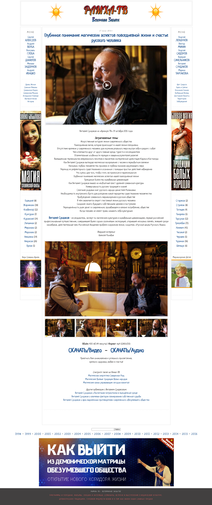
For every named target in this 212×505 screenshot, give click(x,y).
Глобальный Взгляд (182, 93)
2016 (194, 434)
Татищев (180, 210)
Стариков (180, 201)
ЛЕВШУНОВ (182, 39)
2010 (137, 434)
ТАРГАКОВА (182, 72)
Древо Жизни (31, 85)
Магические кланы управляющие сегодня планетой (106, 383)
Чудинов (180, 241)
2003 (67, 434)
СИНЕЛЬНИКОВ (182, 59)
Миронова (29, 228)
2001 (48, 434)
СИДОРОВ (182, 52)
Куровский (29, 219)
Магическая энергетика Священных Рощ (106, 376)
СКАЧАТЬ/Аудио (127, 351)
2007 (107, 434)
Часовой (180, 232)
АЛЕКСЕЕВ (30, 39)
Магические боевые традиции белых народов (106, 379)
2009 (127, 434)
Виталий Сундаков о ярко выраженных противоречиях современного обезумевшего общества (106, 400)
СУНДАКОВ (182, 66)
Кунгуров (29, 214)
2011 (147, 434)
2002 (57, 434)
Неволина (28, 237)
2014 (175, 434)
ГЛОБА (30, 52)
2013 (166, 434)
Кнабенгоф (29, 210)
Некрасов (28, 241)
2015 (185, 434)
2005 (87, 434)
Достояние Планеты (181, 96)
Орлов (29, 246)
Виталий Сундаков (59, 218)
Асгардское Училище (30, 96)
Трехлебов (180, 223)
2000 (37, 434)
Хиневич (180, 228)
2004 (77, 434)
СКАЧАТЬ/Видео (85, 351)
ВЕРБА (30, 46)
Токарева (180, 214)
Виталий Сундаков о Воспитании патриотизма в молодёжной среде (106, 393)
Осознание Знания (182, 90)
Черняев (180, 237)
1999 (28, 434)
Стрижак (180, 205)
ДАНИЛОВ (30, 59)
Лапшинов (29, 223)
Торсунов (180, 219)
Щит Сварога (182, 85)
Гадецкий (29, 201)
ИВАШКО (30, 72)
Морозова (29, 232)
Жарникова (28, 205)
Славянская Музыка (30, 93)
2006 (97, 434)
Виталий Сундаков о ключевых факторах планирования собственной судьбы (106, 396)
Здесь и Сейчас (182, 87)
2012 (156, 434)
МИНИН (182, 46)
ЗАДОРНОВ (31, 66)
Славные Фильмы (30, 87)
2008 (117, 434)
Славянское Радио (31, 90)
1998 (18, 434)
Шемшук (180, 246)
